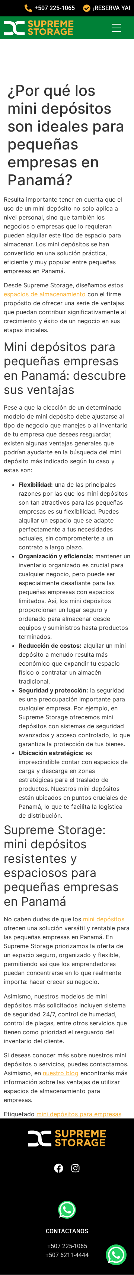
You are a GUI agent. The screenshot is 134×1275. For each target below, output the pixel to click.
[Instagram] (75, 1168)
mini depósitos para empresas (78, 1114)
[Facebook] (58, 1168)
